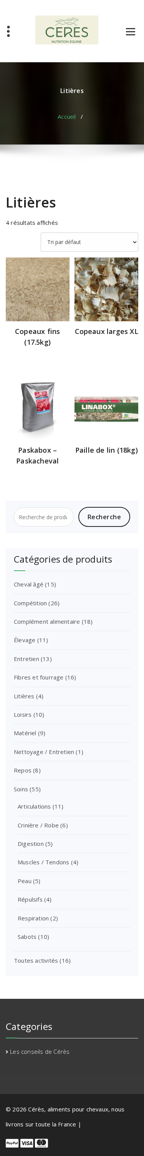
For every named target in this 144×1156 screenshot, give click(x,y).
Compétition (30, 603)
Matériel (25, 733)
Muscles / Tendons (43, 862)
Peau (24, 881)
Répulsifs (30, 899)
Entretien (26, 659)
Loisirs (22, 714)
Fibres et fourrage (39, 677)
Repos (22, 770)
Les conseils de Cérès (40, 1051)
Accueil (67, 116)
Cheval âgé (28, 584)
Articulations (34, 806)
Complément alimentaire (47, 621)
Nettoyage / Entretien (44, 752)
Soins (21, 789)
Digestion (31, 843)
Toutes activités (36, 960)
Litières (24, 696)
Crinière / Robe (38, 825)
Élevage (24, 640)
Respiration (33, 918)
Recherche (104, 517)
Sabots (27, 936)
